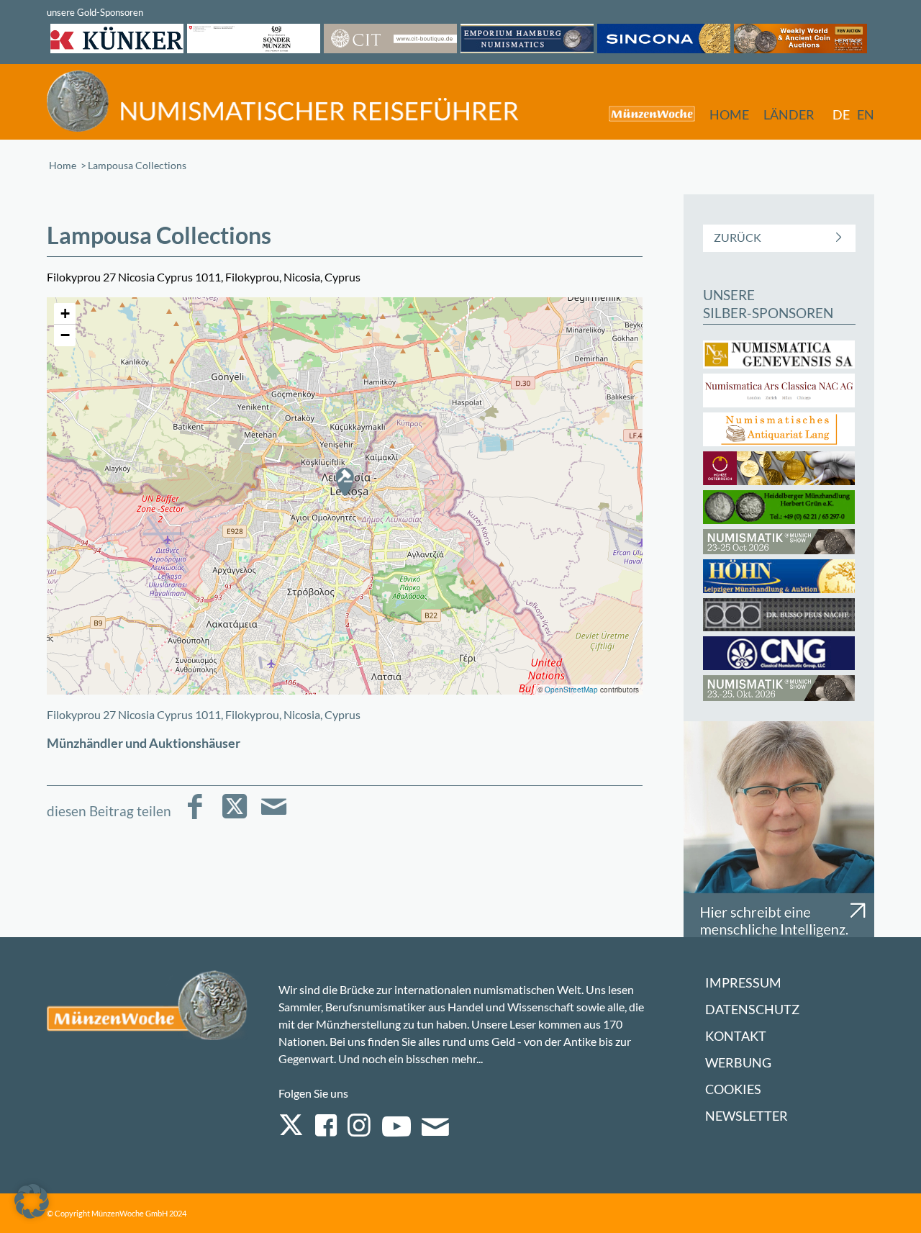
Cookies (733, 1089)
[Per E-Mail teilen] (274, 816)
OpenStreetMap (571, 690)
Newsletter (746, 1116)
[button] (344, 481)
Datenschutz (752, 1009)
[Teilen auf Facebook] (194, 816)
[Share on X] (234, 816)
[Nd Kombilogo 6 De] (283, 101)
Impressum (743, 982)
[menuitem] (644, 113)
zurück (737, 237)
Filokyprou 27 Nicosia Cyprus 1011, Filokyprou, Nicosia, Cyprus (203, 714)
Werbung (738, 1062)
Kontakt (735, 1036)
